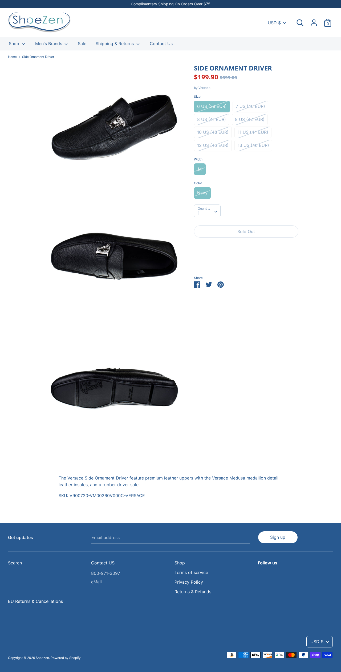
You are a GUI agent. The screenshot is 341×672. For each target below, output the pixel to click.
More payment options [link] (246, 260)
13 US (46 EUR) (253, 145)
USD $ (274, 22)
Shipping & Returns (115, 43)
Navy (202, 192)
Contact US (103, 562)
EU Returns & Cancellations (35, 601)
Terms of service (191, 572)
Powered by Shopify (66, 658)
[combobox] (207, 211)
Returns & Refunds (192, 591)
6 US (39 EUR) (212, 106)
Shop (15, 43)
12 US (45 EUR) (213, 145)
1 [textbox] (199, 213)
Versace (204, 88)
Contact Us (161, 43)
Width (198, 159)
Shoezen (42, 658)
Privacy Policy (188, 582)
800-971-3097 (105, 573)
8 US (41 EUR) (211, 119)
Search (15, 562)
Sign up (277, 537)
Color (198, 183)
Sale (82, 43)
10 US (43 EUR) (213, 132)
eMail (96, 581)
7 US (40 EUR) (250, 106)
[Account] (313, 20)
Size (197, 97)
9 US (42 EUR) (250, 119)
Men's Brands (49, 43)
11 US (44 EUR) (253, 132)
